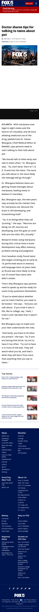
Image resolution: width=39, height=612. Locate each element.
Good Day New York (6, 478)
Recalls (4, 521)
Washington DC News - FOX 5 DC (7, 554)
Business (5, 524)
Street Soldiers (23, 521)
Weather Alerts (23, 441)
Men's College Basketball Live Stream (23, 562)
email (29, 588)
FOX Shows (22, 488)
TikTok (17, 588)
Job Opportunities (24, 495)
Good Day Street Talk (7, 484)
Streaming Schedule (5, 439)
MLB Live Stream (24, 549)
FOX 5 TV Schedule (24, 485)
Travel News (22, 446)
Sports (4, 467)
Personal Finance (7, 529)
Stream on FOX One (23, 537)
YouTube (21, 588)
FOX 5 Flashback (23, 526)
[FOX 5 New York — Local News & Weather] (8, 3)
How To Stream (23, 480)
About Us (22, 477)
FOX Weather (22, 453)
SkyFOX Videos (23, 529)
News (24, 39)
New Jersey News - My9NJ (8, 543)
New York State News (7, 446)
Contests (21, 502)
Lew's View (21, 524)
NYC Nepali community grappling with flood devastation (13, 396)
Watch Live (29, 3)
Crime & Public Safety (7, 456)
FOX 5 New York (16, 39)
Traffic (20, 443)
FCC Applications (23, 508)
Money (5, 515)
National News (7, 450)
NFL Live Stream (23, 542)
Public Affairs (22, 497)
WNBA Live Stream (21, 574)
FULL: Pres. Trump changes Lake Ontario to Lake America (12, 378)
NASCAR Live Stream (22, 552)
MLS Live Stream (23, 577)
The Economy (6, 526)
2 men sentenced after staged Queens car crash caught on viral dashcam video (12, 416)
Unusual (4, 462)
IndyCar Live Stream (22, 557)
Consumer (5, 518)
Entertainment (6, 459)
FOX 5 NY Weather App (24, 449)
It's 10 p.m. (21, 510)
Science (4, 464)
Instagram (13, 588)
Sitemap (4, 472)
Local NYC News (7, 443)
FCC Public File (23, 505)
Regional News (6, 537)
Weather (22, 433)
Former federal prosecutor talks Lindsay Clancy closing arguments (13, 406)
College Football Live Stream (23, 546)
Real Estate (5, 531)
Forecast (21, 436)
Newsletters (6, 469)
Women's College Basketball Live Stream (24, 569)
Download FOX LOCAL (23, 491)
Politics (4, 452)
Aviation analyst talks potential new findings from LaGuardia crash (13, 387)
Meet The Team (23, 483)
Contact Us (21, 500)
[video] (32, 379)
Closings (21, 438)
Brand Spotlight (23, 531)
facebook (9, 588)
